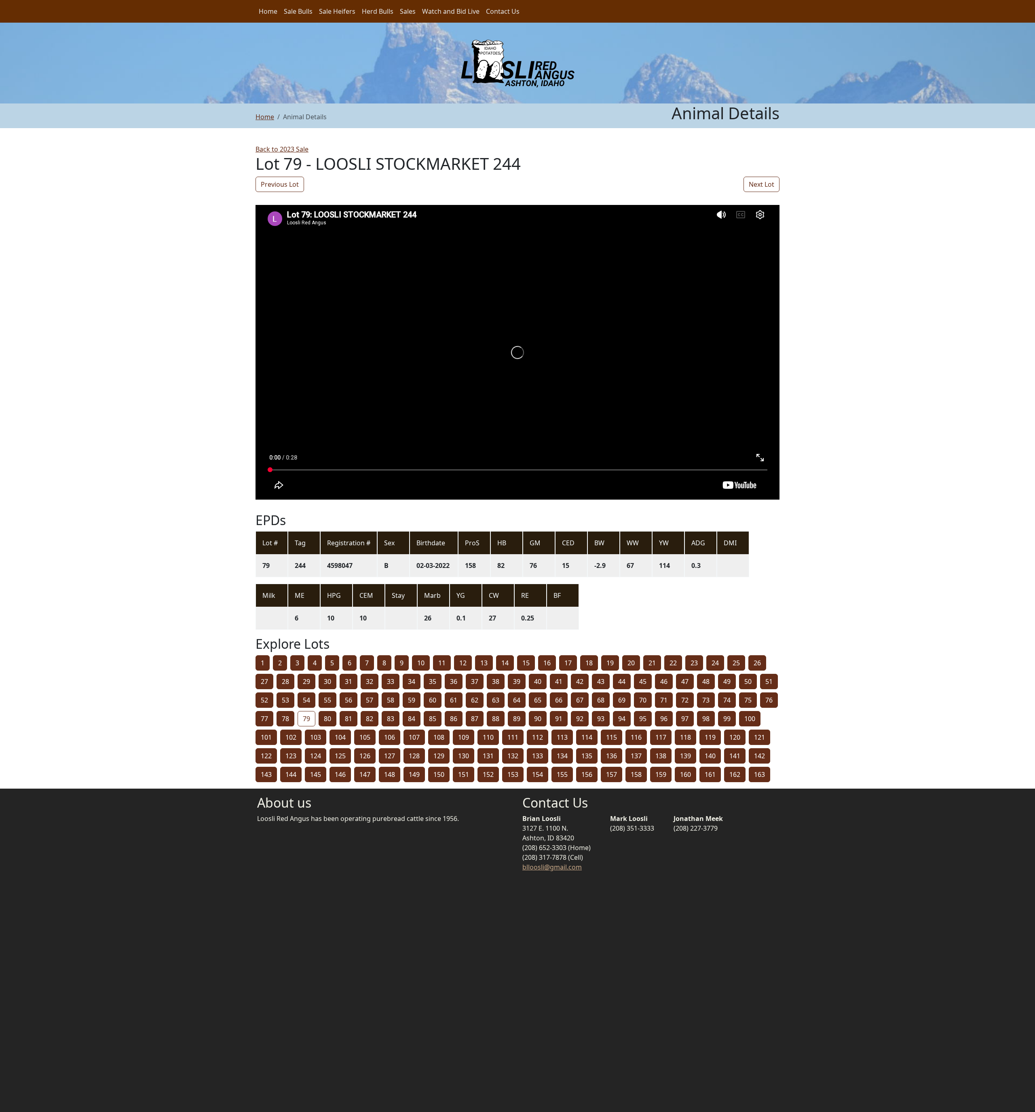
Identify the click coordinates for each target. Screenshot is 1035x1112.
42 (579, 681)
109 (463, 737)
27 (264, 681)
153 (512, 774)
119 (710, 737)
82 (369, 718)
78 (285, 718)
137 (636, 755)
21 (652, 662)
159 (660, 774)
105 (364, 737)
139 (685, 755)
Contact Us (503, 11)
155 (562, 774)
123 (290, 755)
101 (266, 737)
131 (488, 755)
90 (537, 718)
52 (264, 700)
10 (421, 662)
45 (642, 681)
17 (568, 662)
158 (636, 774)
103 (315, 737)
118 (685, 737)
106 (389, 737)
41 (558, 681)
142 (759, 755)
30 (327, 681)
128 (414, 755)
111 (512, 737)
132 (512, 755)
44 (621, 681)
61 (453, 700)
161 (710, 774)
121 (759, 737)
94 (621, 718)
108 (438, 737)
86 (453, 718)
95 (642, 718)
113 (562, 737)
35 (432, 681)
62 (474, 700)
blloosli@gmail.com (552, 867)
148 (389, 774)
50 (748, 681)
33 (390, 681)
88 (495, 718)
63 (495, 700)
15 (526, 662)
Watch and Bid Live (450, 11)
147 (364, 774)
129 (438, 755)
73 (706, 700)
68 (600, 700)
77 (264, 718)
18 (589, 662)
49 (727, 681)
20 (631, 662)
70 (642, 700)
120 (734, 737)
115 (611, 737)
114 (586, 737)
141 (734, 755)
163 (759, 774)
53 (285, 700)
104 (340, 737)
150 (438, 774)
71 (663, 700)
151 (463, 774)
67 (579, 700)
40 (537, 681)
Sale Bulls (298, 11)
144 (290, 774)
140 (710, 755)
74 (727, 700)
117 (660, 737)
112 (537, 737)
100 (749, 718)
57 (369, 700)
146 (340, 774)
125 (340, 755)
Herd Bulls (377, 11)
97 (685, 718)
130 (463, 755)
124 (315, 755)
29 (306, 681)
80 (327, 718)
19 (610, 662)
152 (488, 774)
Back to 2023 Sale (282, 149)
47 (685, 681)
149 (414, 774)
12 (463, 662)
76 (769, 700)
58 (390, 700)
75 (748, 700)
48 (706, 681)
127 (389, 755)
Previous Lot (280, 184)
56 (348, 700)
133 (537, 755)
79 (306, 718)
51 (769, 681)
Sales (408, 11)
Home (268, 11)
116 (636, 737)
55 (327, 700)
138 (660, 755)
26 (757, 662)
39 (516, 681)
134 (562, 755)
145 (315, 774)
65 (537, 700)
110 (488, 737)
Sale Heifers (337, 11)
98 (706, 718)
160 (685, 774)
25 (736, 662)
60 (432, 700)
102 (290, 737)
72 (685, 700)
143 (266, 774)
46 (663, 681)
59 (411, 700)
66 (558, 700)
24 (715, 662)
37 (474, 681)
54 (306, 700)
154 (537, 774)
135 (586, 755)
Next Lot (761, 184)
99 (727, 718)
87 (474, 718)
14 (505, 662)
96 (663, 718)
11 (442, 662)
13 (484, 662)
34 (411, 681)
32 (369, 681)
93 (600, 718)
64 (516, 700)
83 (390, 718)
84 (411, 718)
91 (558, 718)
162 (734, 774)
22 (673, 662)
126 (364, 755)
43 (600, 681)
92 (579, 718)
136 (611, 755)
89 (516, 718)
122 (266, 755)
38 (495, 681)
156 (586, 774)
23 (694, 662)
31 (348, 681)
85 (432, 718)
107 (414, 737)
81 (348, 718)
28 (285, 681)
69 (621, 700)
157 (611, 774)
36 (453, 681)
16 (547, 662)
